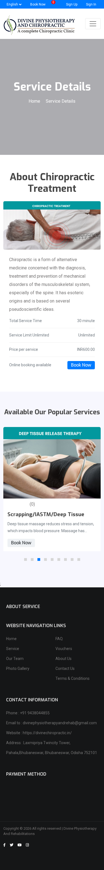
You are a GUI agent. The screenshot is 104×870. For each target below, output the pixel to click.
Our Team (15, 658)
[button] (25, 559)
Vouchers (63, 648)
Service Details (60, 101)
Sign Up (71, 4)
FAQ (59, 638)
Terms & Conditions (72, 678)
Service (12, 648)
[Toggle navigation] (93, 23)
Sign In (90, 4)
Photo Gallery (17, 668)
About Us (63, 658)
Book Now (81, 365)
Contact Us (65, 668)
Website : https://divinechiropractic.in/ (39, 733)
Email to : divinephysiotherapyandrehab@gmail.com (51, 723)
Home (35, 101)
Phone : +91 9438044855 (28, 713)
